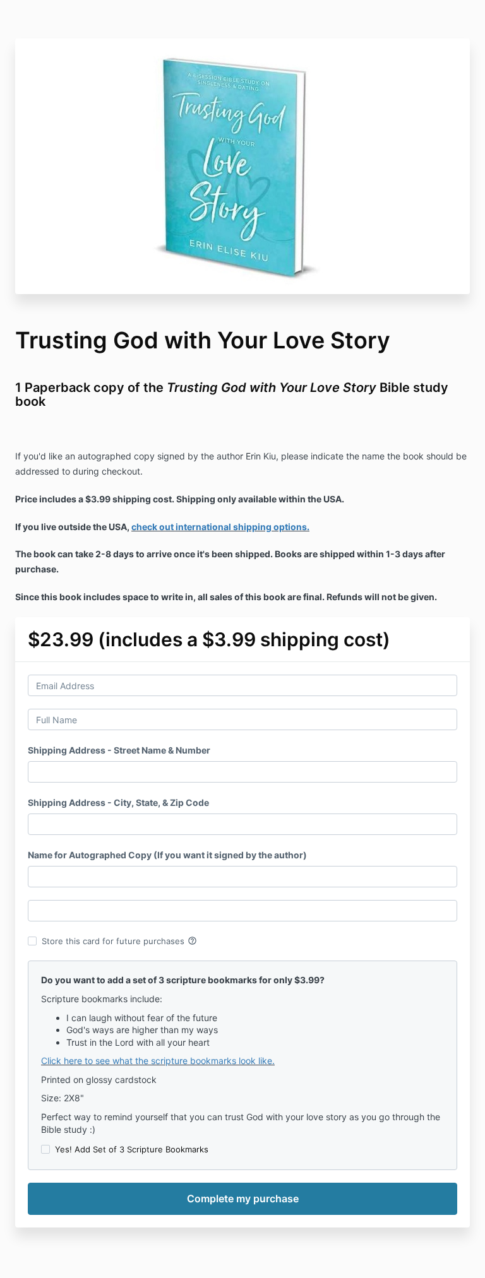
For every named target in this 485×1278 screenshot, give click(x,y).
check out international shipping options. (220, 526)
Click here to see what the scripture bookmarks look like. (158, 1060)
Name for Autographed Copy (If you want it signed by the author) (167, 854)
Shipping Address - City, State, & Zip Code (118, 802)
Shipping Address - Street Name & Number (119, 750)
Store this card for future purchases (119, 941)
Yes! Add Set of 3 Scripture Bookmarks (131, 1149)
